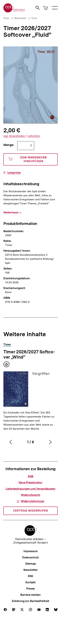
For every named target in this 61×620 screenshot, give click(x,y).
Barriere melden (30, 594)
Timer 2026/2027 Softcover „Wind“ (29, 354)
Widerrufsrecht (30, 495)
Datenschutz (30, 557)
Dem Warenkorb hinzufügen (33, 159)
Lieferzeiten (33, 136)
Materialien (20, 18)
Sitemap (30, 563)
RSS (30, 576)
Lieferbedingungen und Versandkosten (30, 488)
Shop (6, 18)
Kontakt (30, 582)
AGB (31, 476)
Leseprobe (14, 172)
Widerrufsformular (32, 501)
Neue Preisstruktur (30, 482)
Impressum (30, 551)
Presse (30, 588)
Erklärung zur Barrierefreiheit (30, 601)
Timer (34, 18)
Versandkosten (14, 136)
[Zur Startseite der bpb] (14, 11)
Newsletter (30, 570)
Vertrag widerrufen (30, 510)
